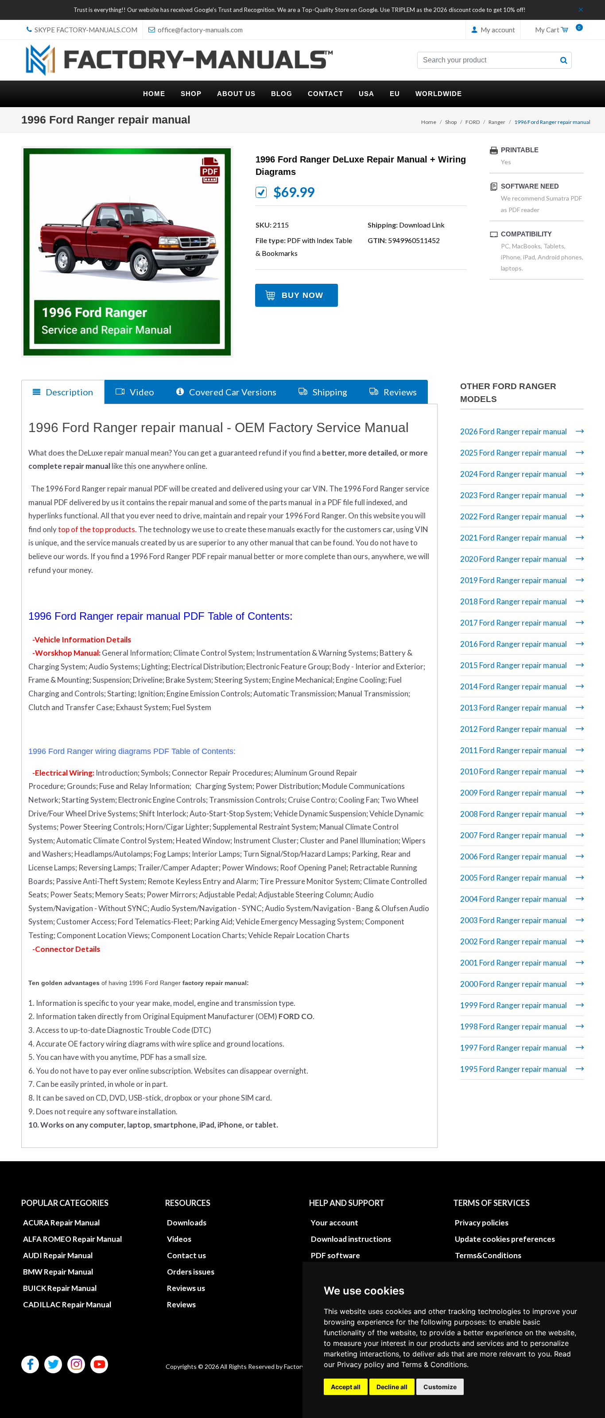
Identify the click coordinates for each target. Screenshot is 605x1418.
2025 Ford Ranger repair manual (513, 452)
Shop (451, 122)
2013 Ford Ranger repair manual (513, 707)
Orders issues (190, 1271)
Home (428, 122)
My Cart (556, 30)
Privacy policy (360, 1364)
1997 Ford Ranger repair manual (513, 1047)
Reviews (181, 1304)
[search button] (563, 60)
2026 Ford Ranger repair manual (513, 431)
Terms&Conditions (488, 1255)
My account (497, 30)
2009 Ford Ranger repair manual (513, 792)
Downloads (186, 1222)
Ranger (497, 122)
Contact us (186, 1255)
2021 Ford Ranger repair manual (513, 537)
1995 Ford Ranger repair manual (513, 1069)
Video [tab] (141, 391)
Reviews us (186, 1288)
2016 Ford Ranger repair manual (513, 644)
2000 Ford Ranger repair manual (513, 984)
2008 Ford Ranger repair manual (513, 814)
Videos (179, 1239)
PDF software (335, 1255)
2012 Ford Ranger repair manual (513, 729)
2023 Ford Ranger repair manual (513, 495)
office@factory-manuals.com (199, 30)
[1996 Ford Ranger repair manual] (127, 251)
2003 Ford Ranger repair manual (513, 920)
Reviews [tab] (399, 391)
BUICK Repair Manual (60, 1288)
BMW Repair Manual (58, 1271)
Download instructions (351, 1239)
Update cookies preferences (505, 1239)
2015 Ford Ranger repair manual (513, 665)
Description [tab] (68, 391)
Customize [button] (440, 1387)
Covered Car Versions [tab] (231, 391)
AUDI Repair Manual (58, 1255)
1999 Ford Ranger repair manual (513, 1005)
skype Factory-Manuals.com (85, 30)
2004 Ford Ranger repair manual (513, 899)
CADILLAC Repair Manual (67, 1304)
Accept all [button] (346, 1387)
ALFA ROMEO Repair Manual (72, 1239)
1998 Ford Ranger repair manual (513, 1026)
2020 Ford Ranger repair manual (513, 559)
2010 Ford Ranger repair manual (513, 771)
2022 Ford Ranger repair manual (513, 516)
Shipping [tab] (329, 391)
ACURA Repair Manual (61, 1222)
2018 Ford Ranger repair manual (513, 601)
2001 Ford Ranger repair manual (513, 962)
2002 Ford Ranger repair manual (513, 941)
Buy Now (302, 295)
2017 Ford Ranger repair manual (513, 622)
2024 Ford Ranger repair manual (513, 474)
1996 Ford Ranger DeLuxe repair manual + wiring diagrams (361, 166)
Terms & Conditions (434, 1364)
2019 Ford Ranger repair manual (513, 580)
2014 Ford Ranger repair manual (513, 686)
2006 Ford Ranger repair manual (513, 856)
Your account (334, 1222)
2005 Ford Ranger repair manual (513, 877)
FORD (472, 122)
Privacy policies (481, 1222)
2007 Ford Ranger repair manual (513, 835)
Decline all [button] (391, 1387)
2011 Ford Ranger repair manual (513, 750)
